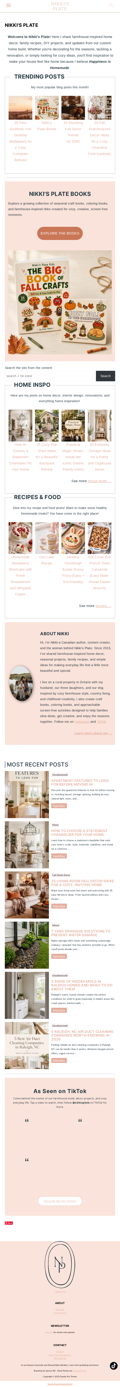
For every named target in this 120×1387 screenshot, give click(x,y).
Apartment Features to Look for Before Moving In (80, 782)
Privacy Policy (60, 1313)
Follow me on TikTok (60, 1201)
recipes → (103, 606)
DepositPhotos (79, 1371)
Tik (99, 721)
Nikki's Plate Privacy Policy (60, 1384)
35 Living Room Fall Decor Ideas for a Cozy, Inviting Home (82, 883)
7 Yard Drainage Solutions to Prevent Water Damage (80, 933)
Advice (55, 925)
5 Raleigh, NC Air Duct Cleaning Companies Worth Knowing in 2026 (82, 1035)
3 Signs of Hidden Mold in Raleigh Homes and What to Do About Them (81, 985)
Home (55, 824)
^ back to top (60, 1292)
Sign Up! (49, 1332)
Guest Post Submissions (60, 1355)
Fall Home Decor (61, 875)
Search (105, 376)
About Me (60, 1310)
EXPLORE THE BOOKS (60, 233)
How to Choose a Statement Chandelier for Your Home (79, 832)
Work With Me (60, 1358)
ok (104, 721)
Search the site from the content (28, 368)
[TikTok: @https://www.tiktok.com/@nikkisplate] (113, 1366)
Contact (60, 1352)
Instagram (82, 721)
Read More (59, 805)
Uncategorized (60, 774)
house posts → (100, 481)
